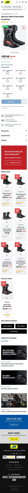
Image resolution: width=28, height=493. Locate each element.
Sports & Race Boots (17, 6)
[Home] (2, 7)
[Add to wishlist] (24, 102)
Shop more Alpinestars (6, 14)
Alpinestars (7, 190)
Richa (7, 226)
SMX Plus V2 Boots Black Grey (21, 228)
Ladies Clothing (14, 331)
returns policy (11, 125)
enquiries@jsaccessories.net (14, 469)
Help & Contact (18, 465)
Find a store (8, 467)
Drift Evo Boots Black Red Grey (7, 230)
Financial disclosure (14, 490)
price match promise (13, 121)
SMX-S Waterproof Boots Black (21, 195)
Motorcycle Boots (7, 6)
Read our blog (14, 439)
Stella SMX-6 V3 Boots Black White (7, 263)
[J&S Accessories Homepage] (7, 2)
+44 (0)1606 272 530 (14, 162)
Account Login (9, 465)
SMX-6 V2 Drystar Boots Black (7, 194)
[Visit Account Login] (20, 2)
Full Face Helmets (7, 326)
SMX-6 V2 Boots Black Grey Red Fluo (7, 305)
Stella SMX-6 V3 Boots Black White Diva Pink (21, 263)
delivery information (9, 116)
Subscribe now (14, 424)
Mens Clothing (21, 326)
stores (16, 124)
